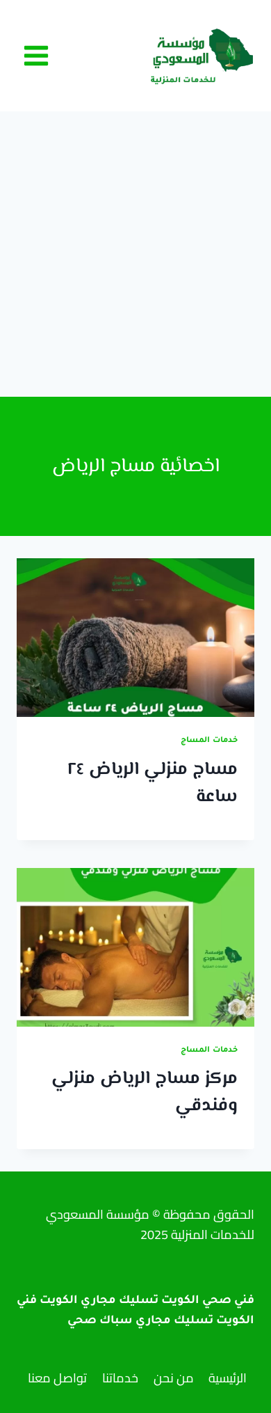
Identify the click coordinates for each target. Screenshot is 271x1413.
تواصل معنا (57, 1377)
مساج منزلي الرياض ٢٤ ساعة (152, 783)
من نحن (174, 1377)
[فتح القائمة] (36, 55)
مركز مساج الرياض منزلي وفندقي (144, 1092)
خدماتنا (120, 1377)
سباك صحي (100, 1321)
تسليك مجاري (174, 1321)
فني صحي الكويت (207, 1301)
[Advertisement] (135, 254)
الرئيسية (227, 1377)
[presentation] (135, 637)
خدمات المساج (209, 740)
